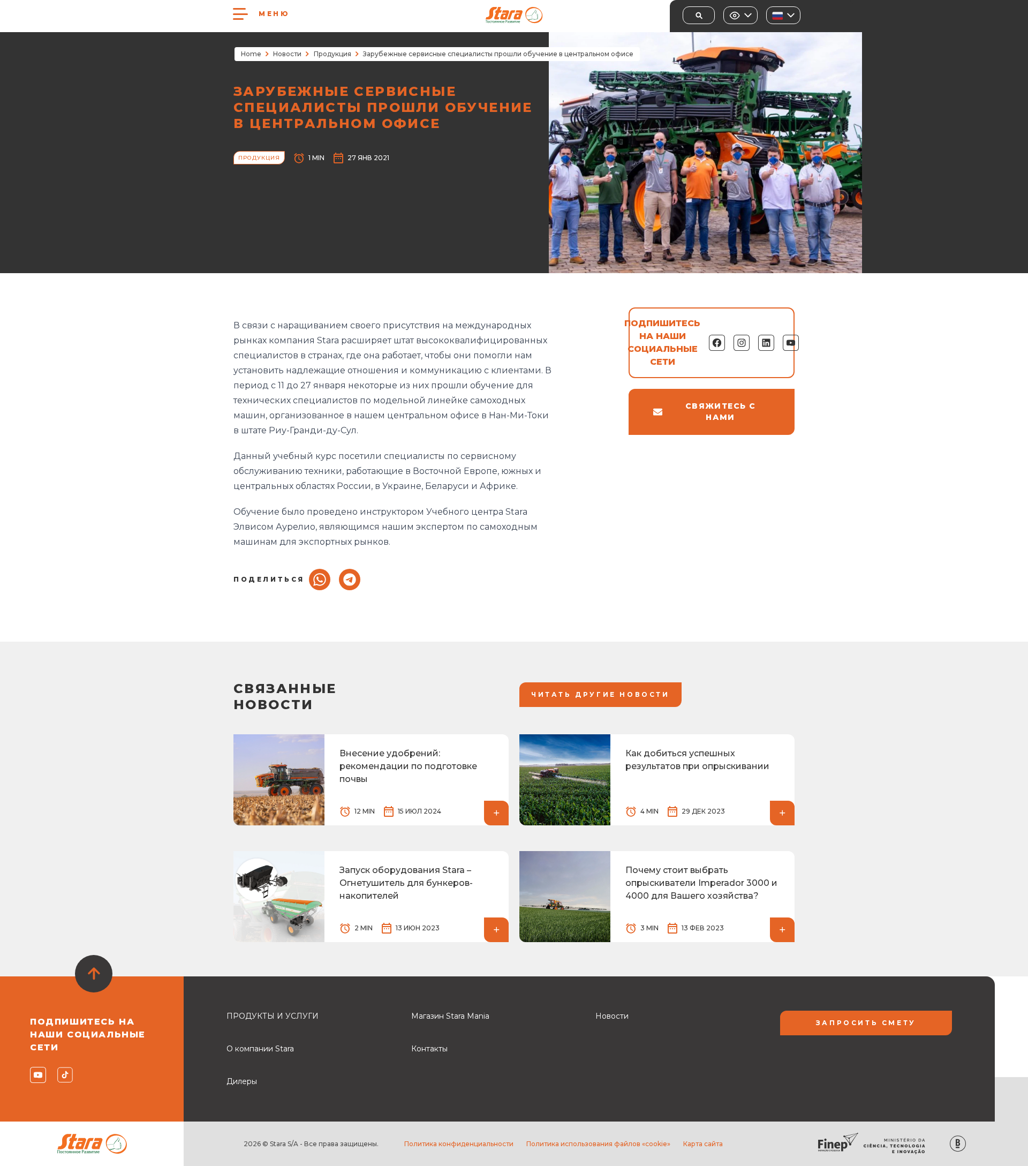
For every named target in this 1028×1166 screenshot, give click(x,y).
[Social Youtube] (37, 1075)
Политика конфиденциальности (458, 1144)
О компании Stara (260, 1049)
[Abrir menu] (240, 13)
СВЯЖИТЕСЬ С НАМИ (720, 411)
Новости (287, 54)
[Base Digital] (957, 1144)
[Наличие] (740, 15)
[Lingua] (783, 15)
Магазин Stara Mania (450, 1016)
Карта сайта (703, 1144)
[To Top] (93, 973)
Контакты (429, 1049)
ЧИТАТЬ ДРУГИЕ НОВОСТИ (600, 694)
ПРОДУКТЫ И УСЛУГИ (272, 1016)
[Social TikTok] (64, 1075)
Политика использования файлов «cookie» (598, 1144)
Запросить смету (866, 1023)
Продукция (332, 54)
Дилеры (241, 1081)
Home (251, 54)
